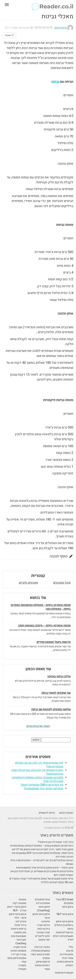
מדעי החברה (19, 947)
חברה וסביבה (43, 932)
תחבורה (22, 965)
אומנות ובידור (43, 903)
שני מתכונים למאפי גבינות (56, 693)
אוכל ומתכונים (62, 583)
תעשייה (22, 969)
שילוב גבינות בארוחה (59, 676)
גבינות (55, 81)
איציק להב (20, 921)
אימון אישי (67, 907)
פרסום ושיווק (43, 962)
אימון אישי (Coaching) (43, 908)
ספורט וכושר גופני (40, 954)
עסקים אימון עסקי (16, 958)
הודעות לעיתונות (64, 932)
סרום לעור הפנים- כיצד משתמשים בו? (43, 788)
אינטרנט (45, 921)
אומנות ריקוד (19, 903)
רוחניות (69, 965)
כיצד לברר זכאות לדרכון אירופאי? (55, 842)
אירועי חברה (43, 925)
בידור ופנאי (20, 925)
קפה (23, 962)
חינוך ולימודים (42, 936)
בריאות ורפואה (18, 929)
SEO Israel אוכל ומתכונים (64, 901)
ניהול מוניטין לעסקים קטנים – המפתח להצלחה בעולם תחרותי (41, 846)
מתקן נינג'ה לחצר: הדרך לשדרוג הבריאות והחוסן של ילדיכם (42, 849)
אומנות (22, 899)
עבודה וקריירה (18, 954)
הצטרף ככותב (66, 813)
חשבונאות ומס (18, 936)
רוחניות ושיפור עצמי (42, 967)
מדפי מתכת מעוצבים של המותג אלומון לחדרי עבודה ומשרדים (41, 879)
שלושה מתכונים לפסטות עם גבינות (51, 709)
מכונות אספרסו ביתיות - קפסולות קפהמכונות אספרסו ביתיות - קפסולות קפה (41, 607)
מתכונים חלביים (28, 583)
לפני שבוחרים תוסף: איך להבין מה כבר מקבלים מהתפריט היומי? (39, 764)
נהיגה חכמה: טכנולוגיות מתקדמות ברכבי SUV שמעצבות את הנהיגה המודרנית (42, 855)
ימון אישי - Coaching (20, 941)
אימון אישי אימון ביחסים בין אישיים (64, 923)
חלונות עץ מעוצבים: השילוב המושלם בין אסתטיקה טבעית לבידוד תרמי (37, 779)
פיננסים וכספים (65, 962)
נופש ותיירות (66, 954)
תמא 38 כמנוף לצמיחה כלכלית (57, 882)
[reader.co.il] (38, 4)
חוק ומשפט (20, 932)
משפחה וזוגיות (18, 951)
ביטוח (70, 929)
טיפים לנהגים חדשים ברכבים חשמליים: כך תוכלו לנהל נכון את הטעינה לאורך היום (42, 873)
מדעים (69, 951)
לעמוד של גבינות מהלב (38, 726)
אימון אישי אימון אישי (41, 916)
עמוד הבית (67, 958)
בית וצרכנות (43, 929)
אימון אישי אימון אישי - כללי (17, 916)
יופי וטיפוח (44, 940)
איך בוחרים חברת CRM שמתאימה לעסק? (41, 785)
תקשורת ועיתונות (64, 973)
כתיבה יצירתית (42, 947)
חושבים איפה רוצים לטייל (63, 938)
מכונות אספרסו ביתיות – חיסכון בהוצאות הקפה (44, 626)
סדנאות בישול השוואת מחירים (54, 642)
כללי (71, 947)
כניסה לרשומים (47, 813)
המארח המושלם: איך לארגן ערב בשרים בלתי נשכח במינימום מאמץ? (37, 772)
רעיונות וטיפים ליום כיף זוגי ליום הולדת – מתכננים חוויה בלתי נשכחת (41, 862)
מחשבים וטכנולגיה (40, 951)
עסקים (46, 958)
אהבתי (8, 35)
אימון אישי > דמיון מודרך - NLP (16, 908)
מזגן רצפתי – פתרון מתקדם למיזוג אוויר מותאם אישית (44, 868)
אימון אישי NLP (65, 914)
